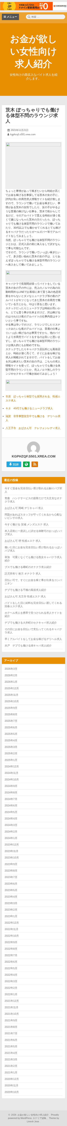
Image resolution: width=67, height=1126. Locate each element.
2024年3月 (11, 825)
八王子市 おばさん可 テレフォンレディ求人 (33, 428)
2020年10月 (12, 1091)
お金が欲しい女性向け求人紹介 (33, 51)
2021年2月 (11, 1065)
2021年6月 (11, 1039)
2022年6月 (11, 961)
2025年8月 (11, 714)
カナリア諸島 (40, 1118)
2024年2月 (11, 831)
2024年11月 (11, 772)
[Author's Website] (26, 464)
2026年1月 (11, 681)
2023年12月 (12, 844)
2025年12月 (12, 688)
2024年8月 (11, 792)
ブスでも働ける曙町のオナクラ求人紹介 (28, 567)
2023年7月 (11, 877)
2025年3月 (11, 746)
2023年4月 (11, 896)
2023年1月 (11, 916)
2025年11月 (11, 694)
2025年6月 (11, 727)
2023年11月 (11, 851)
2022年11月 (11, 929)
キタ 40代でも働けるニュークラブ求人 (29, 408)
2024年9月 (11, 785)
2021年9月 (11, 1020)
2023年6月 (11, 883)
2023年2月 (11, 909)
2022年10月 (12, 935)
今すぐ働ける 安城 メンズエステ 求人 (27, 524)
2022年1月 (11, 994)
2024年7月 (11, 798)
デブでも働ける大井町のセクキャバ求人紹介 (31, 622)
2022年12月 (12, 922)
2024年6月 (11, 805)
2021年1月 (11, 1072)
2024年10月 (12, 779)
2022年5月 (11, 968)
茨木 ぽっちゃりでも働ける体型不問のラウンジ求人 (33, 115)
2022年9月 (11, 942)
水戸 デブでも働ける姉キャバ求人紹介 (28, 645)
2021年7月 (11, 1033)
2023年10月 (12, 857)
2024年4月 (11, 818)
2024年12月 (12, 766)
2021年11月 (11, 1007)
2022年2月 (11, 987)
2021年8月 (11, 1026)
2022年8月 (11, 948)
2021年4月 (11, 1052)
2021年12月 (12, 1000)
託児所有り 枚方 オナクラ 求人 (23, 573)
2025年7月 (11, 720)
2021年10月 (12, 1013)
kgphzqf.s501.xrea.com (23, 134)
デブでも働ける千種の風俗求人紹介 (25, 589)
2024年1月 (11, 838)
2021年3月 (11, 1059)
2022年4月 (11, 974)
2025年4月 (11, 740)
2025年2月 (11, 753)
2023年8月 (11, 870)
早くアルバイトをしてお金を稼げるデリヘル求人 (33, 639)
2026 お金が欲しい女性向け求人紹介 (29, 1115)
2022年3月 (11, 981)
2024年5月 (11, 812)
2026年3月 (11, 668)
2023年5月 (11, 890)
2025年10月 (12, 701)
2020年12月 (12, 1078)
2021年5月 (11, 1046)
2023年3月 (11, 903)
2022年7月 (11, 955)
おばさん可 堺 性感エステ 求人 (23, 540)
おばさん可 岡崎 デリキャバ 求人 (24, 508)
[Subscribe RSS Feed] (34, 464)
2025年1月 (11, 759)
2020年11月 (11, 1085)
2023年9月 (11, 864)
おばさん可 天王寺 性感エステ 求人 (25, 596)
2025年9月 (11, 707)
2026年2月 (11, 675)
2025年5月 (11, 733)
